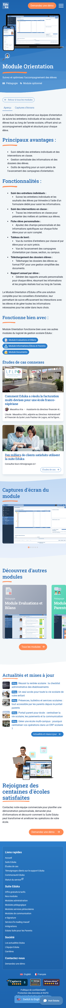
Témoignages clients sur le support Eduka (24, 870)
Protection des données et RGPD (33, 993)
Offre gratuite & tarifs (15, 892)
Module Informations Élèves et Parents (27, 346)
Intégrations (11, 926)
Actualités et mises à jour (45, 734)
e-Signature (10, 918)
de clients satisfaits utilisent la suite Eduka (32, 457)
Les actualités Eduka (15, 943)
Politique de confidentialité (33, 990)
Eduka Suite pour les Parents (18, 930)
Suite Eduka (10, 862)
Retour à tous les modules (20, 100)
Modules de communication (18, 913)
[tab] (28, 547)
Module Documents (18, 352)
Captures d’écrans (24, 107)
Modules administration (16, 900)
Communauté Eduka (15, 875)
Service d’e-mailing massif (17, 922)
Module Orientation (27, 66)
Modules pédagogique (15, 905)
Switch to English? (33, 999)
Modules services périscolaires (19, 909)
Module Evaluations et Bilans (22, 340)
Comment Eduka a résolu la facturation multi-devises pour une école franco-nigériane (32, 400)
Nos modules (11, 896)
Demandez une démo (42, 5)
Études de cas (49, 469)
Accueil (8, 858)
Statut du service (13, 879)
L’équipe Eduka (12, 947)
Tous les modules (31, 646)
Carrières (9, 951)
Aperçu (7, 107)
